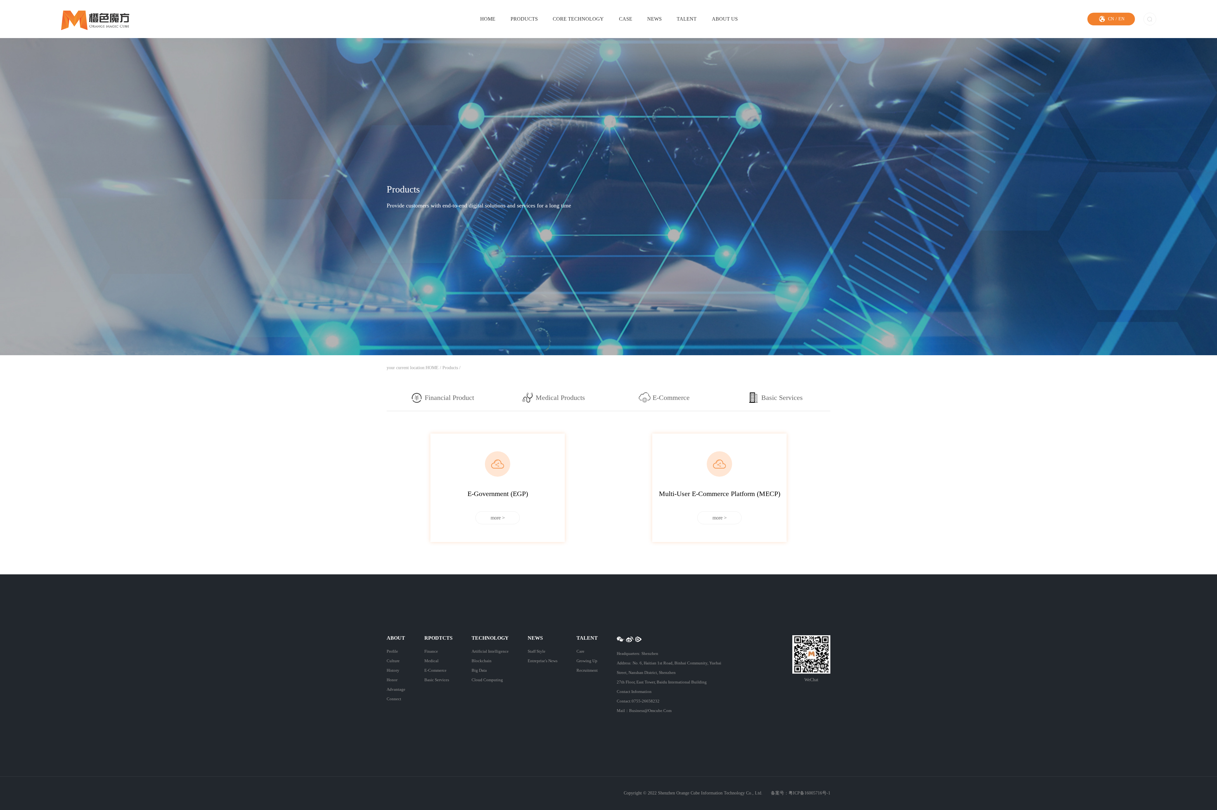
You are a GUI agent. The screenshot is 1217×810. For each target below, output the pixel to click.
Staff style (536, 651)
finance (431, 651)
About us (725, 19)
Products (524, 19)
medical (431, 660)
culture (393, 660)
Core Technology (578, 19)
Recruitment (587, 670)
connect (394, 698)
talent (687, 19)
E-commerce (435, 670)
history (393, 670)
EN (1121, 18)
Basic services (436, 679)
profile (392, 651)
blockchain (482, 660)
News (654, 19)
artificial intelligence (490, 651)
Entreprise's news (542, 660)
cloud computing (487, 679)
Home (487, 19)
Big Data (479, 670)
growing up (586, 660)
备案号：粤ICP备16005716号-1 (800, 793)
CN (1111, 18)
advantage (396, 689)
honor (392, 679)
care (580, 651)
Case (625, 19)
